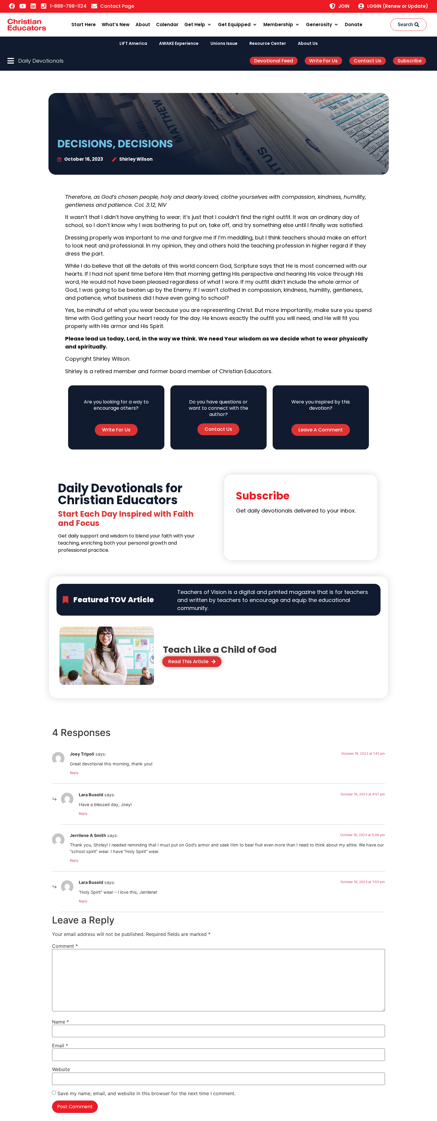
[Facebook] (12, 6)
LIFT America (133, 43)
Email (60, 1045)
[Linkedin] (33, 6)
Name (60, 1021)
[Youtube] (23, 6)
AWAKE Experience (179, 43)
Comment (65, 946)
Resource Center (267, 43)
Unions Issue (224, 43)
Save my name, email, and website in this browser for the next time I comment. (146, 1093)
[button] (198, 25)
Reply (74, 773)
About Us (308, 43)
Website (61, 1069)
